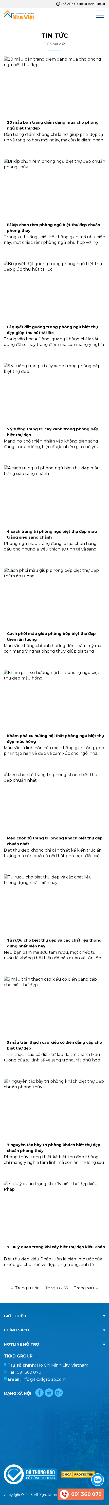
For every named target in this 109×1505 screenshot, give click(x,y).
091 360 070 (29, 1372)
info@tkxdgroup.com (44, 1379)
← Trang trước (24, 1288)
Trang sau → (86, 1288)
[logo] (19, 15)
